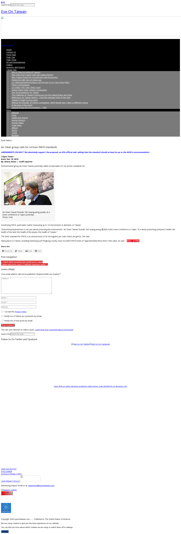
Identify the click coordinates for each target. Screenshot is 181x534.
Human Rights (18, 122)
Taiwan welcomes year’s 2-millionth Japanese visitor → (24, 264)
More (8, 110)
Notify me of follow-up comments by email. (23, 316)
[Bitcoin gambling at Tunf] (30, 481)
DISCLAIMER (6, 471)
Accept (5, 532)
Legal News (17, 125)
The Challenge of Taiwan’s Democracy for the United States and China (42, 95)
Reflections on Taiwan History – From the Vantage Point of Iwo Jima (41, 97)
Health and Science (20, 117)
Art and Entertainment (15, 62)
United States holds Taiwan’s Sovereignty (29, 90)
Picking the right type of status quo (27, 80)
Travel (14, 133)
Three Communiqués (21, 85)
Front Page (11, 54)
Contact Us (11, 52)
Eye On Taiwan (14, 11)
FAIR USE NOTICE (8, 469)
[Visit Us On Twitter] (80, 344)
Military (15, 128)
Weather (15, 135)
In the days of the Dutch (22, 105)
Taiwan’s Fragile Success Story (25, 100)
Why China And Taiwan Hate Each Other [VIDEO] (32, 75)
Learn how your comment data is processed (54, 329)
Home (9, 49)
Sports (14, 130)
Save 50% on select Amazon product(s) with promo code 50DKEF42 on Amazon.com (90, 386)
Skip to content (7, 45)
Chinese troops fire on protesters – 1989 (29, 107)
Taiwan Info (11, 70)
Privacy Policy (21, 311)
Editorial (15, 112)
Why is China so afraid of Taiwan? (26, 72)
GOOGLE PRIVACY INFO (11, 474)
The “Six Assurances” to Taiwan (25, 92)
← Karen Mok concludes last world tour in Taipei (22, 262)
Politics (9, 65)
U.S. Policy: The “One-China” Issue (26, 87)
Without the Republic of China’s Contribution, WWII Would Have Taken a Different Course (50, 102)
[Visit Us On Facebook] (99, 344)
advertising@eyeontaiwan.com (41, 485)
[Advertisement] (90, 364)
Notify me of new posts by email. (18, 320)
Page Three (11, 59)
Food (14, 115)
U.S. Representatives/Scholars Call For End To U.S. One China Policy (40, 82)
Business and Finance (15, 67)
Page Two (10, 57)
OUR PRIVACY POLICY (10, 481)
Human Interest (18, 120)
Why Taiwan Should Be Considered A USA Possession (35, 77)
